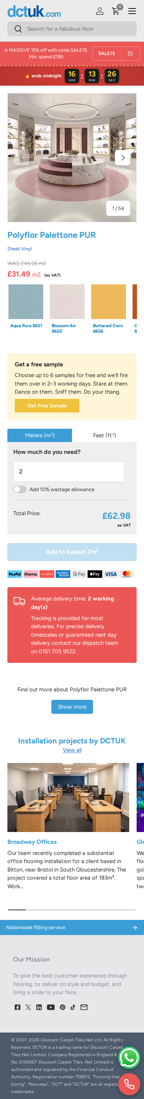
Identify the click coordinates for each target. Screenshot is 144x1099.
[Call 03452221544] (129, 1084)
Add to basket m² (72, 551)
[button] (116, 11)
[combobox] (72, 28)
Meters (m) (40, 435)
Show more (72, 706)
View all (72, 750)
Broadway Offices (31, 841)
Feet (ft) (104, 435)
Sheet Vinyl (19, 248)
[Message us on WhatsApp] (129, 1058)
